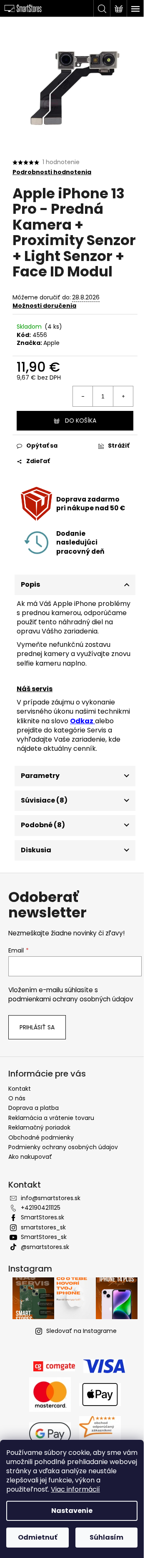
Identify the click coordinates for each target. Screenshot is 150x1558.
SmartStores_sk (44, 1237)
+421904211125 (40, 1207)
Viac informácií (75, 1489)
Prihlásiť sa (37, 1027)
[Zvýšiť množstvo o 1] (123, 396)
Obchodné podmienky (41, 1137)
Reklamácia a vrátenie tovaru (51, 1118)
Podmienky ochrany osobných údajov (63, 1147)
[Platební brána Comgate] (54, 1366)
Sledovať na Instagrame (81, 1331)
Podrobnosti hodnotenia (51, 172)
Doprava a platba (33, 1108)
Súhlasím (106, 1537)
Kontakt (19, 1088)
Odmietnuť (37, 1537)
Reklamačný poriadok (39, 1127)
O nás (16, 1098)
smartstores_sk (43, 1227)
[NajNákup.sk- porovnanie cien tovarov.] (100, 1433)
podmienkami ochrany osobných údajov (70, 999)
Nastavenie (71, 1510)
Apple (51, 343)
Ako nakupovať (30, 1157)
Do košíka (80, 420)
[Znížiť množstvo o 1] (83, 396)
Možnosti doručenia (44, 305)
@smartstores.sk (45, 1247)
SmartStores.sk (42, 1217)
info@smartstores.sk (50, 1198)
